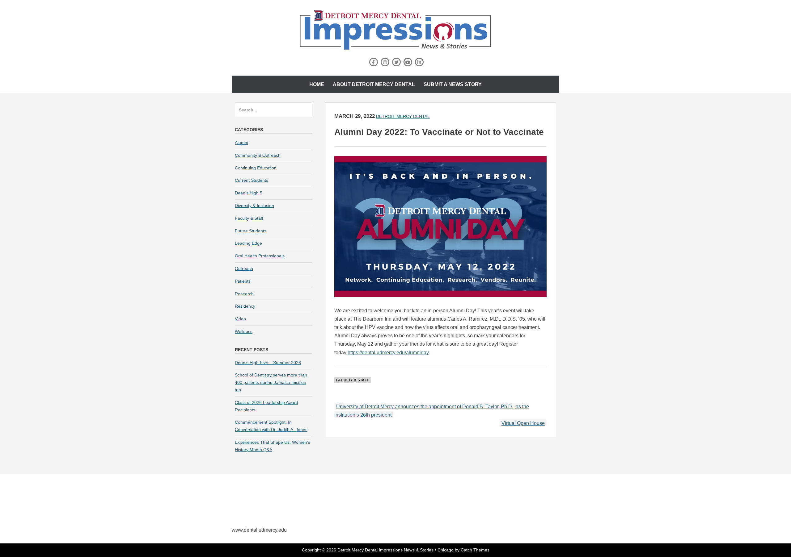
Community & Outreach (258, 155)
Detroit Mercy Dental (403, 116)
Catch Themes (475, 549)
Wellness (243, 331)
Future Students (250, 230)
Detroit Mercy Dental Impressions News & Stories (385, 549)
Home (316, 84)
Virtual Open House (523, 423)
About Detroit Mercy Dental (374, 84)
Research (244, 293)
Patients (243, 281)
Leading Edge (248, 243)
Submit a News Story (453, 84)
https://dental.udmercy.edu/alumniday (388, 352)
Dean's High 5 (248, 192)
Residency (245, 306)
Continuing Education (256, 167)
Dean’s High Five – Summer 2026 (268, 362)
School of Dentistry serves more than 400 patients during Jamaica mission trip (271, 382)
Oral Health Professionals (260, 255)
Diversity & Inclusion (254, 205)
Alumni (241, 142)
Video (240, 318)
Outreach (244, 268)
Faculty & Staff (352, 380)
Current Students (251, 180)
